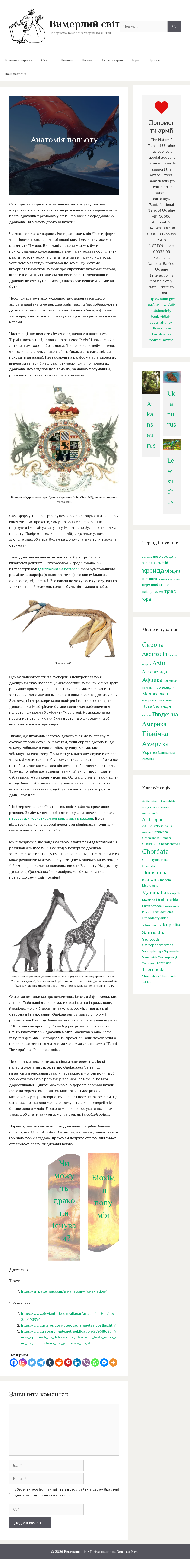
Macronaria (150, 885)
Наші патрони (15, 74)
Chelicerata (150, 844)
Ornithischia (167, 899)
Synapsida (149, 957)
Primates (147, 912)
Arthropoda (154, 819)
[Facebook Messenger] (104, 1362)
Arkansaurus (151, 424)
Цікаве (87, 60)
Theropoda (153, 969)
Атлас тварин (112, 60)
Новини (67, 60)
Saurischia (154, 932)
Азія (158, 663)
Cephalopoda (151, 838)
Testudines (148, 963)
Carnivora (160, 832)
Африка (152, 679)
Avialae (147, 832)
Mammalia (154, 892)
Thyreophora (150, 976)
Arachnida (164, 807)
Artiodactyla (152, 826)
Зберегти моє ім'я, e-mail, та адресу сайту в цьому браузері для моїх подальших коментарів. (66, 1492)
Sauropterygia (152, 951)
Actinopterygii (152, 801)
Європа (153, 644)
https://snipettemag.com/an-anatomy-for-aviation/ (64, 1291)
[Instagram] (23, 1362)
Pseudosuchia (163, 912)
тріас (170, 591)
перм (146, 584)
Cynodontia (148, 866)
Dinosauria (155, 872)
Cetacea (166, 838)
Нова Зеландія (156, 706)
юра (146, 599)
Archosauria (150, 813)
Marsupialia (173, 893)
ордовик (162, 579)
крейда (153, 570)
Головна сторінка (18, 60)
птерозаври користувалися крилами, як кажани (51, 818)
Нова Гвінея (165, 700)
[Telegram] (41, 1362)
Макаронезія (149, 700)
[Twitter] (32, 1362)
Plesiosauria (171, 906)
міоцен (172, 571)
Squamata (171, 951)
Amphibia (169, 801)
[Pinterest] (68, 1362)
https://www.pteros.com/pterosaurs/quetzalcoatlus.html (68, 1325)
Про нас (154, 60)
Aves (168, 826)
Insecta (165, 880)
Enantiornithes (150, 880)
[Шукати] (174, 26)
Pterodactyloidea (155, 918)
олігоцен (149, 579)
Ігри (135, 60)
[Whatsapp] (95, 1362)
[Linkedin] (77, 1362)
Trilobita (146, 981)
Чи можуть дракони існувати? (64, 1200)
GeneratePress (128, 1551)
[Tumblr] (50, 1362)
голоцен (147, 556)
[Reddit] (59, 1362)
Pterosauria (152, 925)
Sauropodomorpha (158, 945)
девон (158, 556)
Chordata (155, 851)
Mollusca (148, 900)
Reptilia (171, 925)
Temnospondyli (167, 957)
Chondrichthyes (169, 844)
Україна (149, 752)
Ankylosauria (149, 807)
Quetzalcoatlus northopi (58, 569)
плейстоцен (160, 585)
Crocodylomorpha (155, 860)
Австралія (154, 654)
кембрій (162, 563)
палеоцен (174, 579)
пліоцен (148, 592)
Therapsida (163, 963)
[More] (113, 1362)
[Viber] (86, 1362)
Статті (46, 60)
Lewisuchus (170, 481)
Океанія (146, 715)
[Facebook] (14, 1362)
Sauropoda (151, 939)
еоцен (170, 556)
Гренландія (164, 687)
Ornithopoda (152, 906)
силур (159, 592)
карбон (148, 562)
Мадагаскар (155, 693)
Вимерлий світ (84, 24)
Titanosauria (168, 976)
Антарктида (154, 671)
